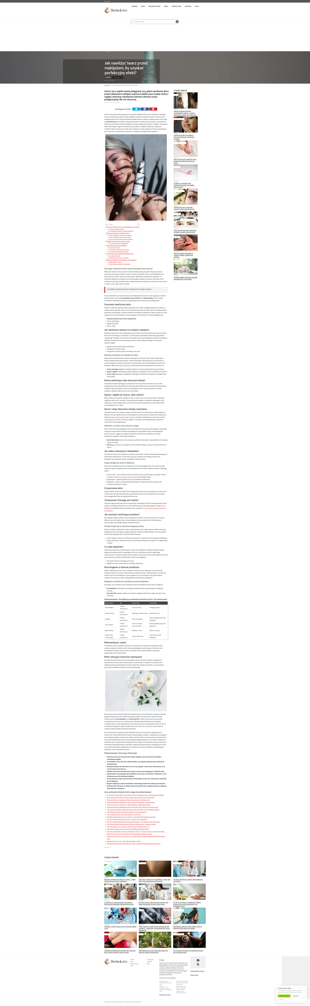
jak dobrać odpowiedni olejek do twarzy (122, 417)
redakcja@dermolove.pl (197, 971)
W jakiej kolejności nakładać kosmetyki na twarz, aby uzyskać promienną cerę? (132, 807)
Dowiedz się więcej (165, 994)
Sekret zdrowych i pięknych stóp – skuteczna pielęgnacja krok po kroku (185, 160)
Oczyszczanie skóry (114, 247)
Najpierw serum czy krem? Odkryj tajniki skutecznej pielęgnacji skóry (129, 834)
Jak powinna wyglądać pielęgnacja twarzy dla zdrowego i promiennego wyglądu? (133, 810)
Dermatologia (176, 6)
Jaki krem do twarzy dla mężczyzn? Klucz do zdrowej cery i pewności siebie (131, 824)
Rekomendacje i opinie (115, 262)
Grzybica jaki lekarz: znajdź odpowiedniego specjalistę (188, 880)
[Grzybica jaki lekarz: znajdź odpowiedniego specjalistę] (189, 869)
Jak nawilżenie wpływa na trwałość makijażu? (121, 231)
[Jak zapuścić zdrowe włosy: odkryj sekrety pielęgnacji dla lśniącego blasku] (189, 916)
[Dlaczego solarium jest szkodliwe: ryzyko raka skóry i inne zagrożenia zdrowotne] (155, 869)
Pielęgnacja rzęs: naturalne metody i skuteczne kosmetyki (184, 208)
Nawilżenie (108, 863)
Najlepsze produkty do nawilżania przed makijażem (121, 260)
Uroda (166, 6)
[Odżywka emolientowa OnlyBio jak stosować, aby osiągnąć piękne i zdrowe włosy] (120, 940)
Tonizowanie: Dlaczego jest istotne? (119, 249)
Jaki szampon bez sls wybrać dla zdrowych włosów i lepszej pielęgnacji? (153, 951)
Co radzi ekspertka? (114, 256)
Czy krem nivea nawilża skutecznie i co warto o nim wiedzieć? (127, 819)
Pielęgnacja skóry (154, 6)
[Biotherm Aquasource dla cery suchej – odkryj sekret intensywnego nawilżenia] (120, 869)
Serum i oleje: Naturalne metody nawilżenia (120, 239)
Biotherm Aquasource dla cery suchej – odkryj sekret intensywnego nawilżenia (120, 880)
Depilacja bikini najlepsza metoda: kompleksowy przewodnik (185, 278)
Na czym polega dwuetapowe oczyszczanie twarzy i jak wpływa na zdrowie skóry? (133, 822)
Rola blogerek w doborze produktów (119, 258)
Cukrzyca (107, 910)
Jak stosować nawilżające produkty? (119, 251)
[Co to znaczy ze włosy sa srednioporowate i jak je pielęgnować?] (189, 940)
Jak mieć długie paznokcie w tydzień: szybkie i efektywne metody (183, 254)
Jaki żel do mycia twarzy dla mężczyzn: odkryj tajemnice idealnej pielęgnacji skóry (133, 844)
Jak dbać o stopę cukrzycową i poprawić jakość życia (120, 927)
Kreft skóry (142, 863)
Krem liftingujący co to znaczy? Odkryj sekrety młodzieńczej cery (128, 827)
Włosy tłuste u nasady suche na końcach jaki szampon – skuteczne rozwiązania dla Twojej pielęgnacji (154, 928)
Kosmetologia (108, 886)
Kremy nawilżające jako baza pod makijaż (120, 235)
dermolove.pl (107, 85)
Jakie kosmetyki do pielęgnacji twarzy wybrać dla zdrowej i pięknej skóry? (131, 802)
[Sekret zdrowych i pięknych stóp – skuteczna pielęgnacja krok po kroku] (186, 148)
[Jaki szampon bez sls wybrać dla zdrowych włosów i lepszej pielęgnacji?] (155, 940)
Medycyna (142, 886)
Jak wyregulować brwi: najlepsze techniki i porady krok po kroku (185, 231)
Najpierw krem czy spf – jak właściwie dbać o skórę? (124, 841)
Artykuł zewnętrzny (180, 143)
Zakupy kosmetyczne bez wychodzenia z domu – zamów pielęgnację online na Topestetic (185, 112)
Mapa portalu (194, 975)
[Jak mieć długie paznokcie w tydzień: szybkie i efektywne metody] (186, 242)
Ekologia (107, 934)
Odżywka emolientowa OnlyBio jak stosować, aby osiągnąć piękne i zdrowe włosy (120, 951)
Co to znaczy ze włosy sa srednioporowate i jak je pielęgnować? (188, 951)
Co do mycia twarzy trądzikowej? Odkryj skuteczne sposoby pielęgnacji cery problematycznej (187, 904)
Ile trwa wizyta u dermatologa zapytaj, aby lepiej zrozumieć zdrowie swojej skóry (153, 903)
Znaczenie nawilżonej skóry (116, 229)
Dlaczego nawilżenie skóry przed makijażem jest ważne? (123, 227)
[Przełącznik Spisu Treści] (138, 224)
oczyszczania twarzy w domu (128, 477)
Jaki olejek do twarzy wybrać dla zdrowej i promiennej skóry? (127, 812)
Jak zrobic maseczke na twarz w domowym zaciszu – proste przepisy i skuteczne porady (135, 831)
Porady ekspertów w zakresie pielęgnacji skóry (120, 253)
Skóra (143, 6)
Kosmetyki (188, 6)
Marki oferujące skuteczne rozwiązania (119, 264)
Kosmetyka (177, 214)
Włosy (197, 6)
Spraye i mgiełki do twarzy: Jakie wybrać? (120, 237)
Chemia (141, 934)
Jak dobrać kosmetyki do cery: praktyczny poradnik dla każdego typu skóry (131, 817)
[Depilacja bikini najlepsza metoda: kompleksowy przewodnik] (186, 267)
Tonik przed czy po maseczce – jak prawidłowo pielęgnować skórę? (128, 805)
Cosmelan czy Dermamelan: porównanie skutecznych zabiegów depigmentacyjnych (119, 903)
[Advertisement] (155, 38)
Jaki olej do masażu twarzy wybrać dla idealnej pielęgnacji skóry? (128, 829)
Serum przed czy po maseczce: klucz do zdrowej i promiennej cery (128, 800)
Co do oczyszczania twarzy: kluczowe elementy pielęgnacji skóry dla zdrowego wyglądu (135, 795)
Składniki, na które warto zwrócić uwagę (118, 241)
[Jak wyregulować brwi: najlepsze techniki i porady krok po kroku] (186, 219)
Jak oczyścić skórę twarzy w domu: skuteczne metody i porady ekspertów (130, 797)
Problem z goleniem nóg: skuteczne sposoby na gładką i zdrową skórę (184, 184)
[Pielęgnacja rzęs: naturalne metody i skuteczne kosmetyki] (186, 197)
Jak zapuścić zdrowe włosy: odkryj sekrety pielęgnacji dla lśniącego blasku (187, 927)
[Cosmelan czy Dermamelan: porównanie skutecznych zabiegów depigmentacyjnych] (120, 892)
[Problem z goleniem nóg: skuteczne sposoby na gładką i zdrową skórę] (186, 172)
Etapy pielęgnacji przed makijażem (116, 245)
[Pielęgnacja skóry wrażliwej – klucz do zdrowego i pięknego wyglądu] (186, 124)
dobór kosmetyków (125, 365)
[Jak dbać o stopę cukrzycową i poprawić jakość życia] (120, 916)
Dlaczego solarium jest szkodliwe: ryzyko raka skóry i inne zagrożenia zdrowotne (155, 880)
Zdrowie (134, 6)
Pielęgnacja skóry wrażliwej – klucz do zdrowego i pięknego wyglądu (184, 136)
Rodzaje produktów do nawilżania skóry (118, 233)
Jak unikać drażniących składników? (118, 243)
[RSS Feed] (198, 964)
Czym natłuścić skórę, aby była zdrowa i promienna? (124, 814)
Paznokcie (177, 237)
